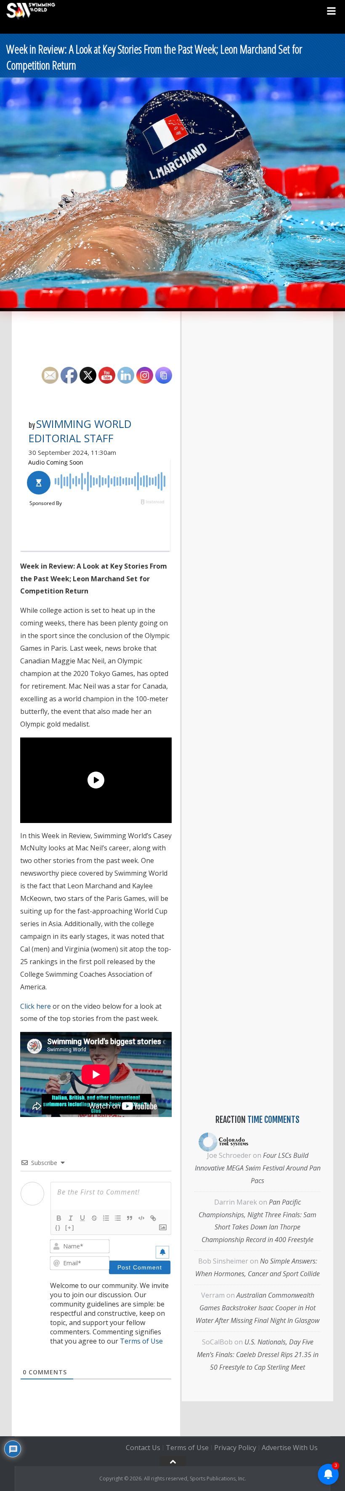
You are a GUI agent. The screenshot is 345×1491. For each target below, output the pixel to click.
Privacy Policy (235, 1447)
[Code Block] (141, 1218)
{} (58, 1227)
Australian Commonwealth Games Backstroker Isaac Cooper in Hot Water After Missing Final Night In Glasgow (257, 1308)
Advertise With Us (290, 1447)
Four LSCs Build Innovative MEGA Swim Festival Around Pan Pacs (258, 1168)
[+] (69, 1227)
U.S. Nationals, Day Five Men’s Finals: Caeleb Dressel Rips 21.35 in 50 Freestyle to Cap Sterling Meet (257, 1354)
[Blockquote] (129, 1218)
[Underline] (82, 1218)
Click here (35, 1006)
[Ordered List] (106, 1218)
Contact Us (143, 1447)
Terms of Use (141, 1341)
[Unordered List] (118, 1218)
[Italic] (71, 1218)
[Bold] (59, 1218)
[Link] (153, 1218)
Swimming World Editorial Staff (80, 431)
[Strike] (94, 1218)
